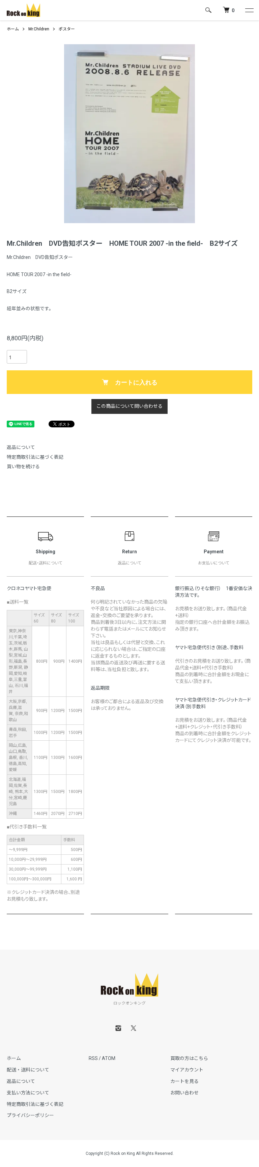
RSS (93, 1058)
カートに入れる (136, 382)
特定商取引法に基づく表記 (35, 457)
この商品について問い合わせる (129, 406)
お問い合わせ (184, 1092)
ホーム (13, 29)
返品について (21, 447)
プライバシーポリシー (30, 1115)
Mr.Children (38, 29)
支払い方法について (28, 1092)
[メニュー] (249, 10)
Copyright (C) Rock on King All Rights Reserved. (130, 1153)
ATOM (108, 1058)
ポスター (67, 29)
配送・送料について (28, 1069)
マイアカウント (186, 1069)
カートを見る (184, 1081)
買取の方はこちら (189, 1058)
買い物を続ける (23, 466)
